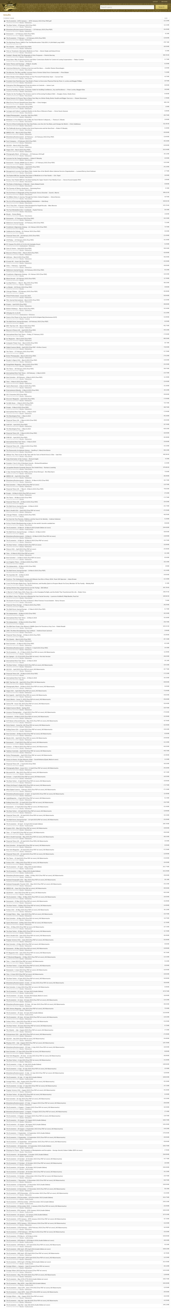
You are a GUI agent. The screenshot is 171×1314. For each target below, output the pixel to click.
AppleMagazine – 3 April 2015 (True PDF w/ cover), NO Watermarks (28, 798)
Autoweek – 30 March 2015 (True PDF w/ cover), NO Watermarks (27, 716)
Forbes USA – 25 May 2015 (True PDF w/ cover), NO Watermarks (27, 910)
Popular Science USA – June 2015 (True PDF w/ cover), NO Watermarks (30, 940)
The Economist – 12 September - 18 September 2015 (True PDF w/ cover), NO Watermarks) (36, 1142)
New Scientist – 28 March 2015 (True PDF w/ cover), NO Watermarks (28, 734)
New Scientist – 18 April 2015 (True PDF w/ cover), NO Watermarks (28, 845)
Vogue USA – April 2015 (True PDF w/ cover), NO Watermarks (26, 691)
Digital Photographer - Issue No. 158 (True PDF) (21, 115)
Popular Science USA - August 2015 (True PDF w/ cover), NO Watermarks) (30, 1090)
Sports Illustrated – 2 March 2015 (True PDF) (20, 386)
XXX (21, 1044)
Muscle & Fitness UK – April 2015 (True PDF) (21, 330)
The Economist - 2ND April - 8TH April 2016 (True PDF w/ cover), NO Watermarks (32, 1253)
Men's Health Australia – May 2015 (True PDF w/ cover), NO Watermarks (30, 837)
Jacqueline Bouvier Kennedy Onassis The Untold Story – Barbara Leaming (31, 467)
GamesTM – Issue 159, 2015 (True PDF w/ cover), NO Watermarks (28, 704)
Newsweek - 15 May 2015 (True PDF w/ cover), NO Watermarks (27, 901)
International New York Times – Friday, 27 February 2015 (25, 334)
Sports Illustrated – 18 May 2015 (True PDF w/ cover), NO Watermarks (29, 923)
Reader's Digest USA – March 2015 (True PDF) (21, 360)
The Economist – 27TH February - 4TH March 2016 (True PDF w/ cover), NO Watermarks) (35, 1232)
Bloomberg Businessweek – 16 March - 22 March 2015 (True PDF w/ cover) (31, 536)
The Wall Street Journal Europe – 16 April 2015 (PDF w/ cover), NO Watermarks (32, 820)
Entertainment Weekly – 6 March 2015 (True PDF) (22, 390)
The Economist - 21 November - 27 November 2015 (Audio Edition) (28, 1185)
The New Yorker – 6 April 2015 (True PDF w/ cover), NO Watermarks (28, 781)
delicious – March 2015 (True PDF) (17, 257)
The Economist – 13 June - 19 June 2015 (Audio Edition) (24, 991)
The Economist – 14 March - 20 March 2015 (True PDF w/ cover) (27, 540)
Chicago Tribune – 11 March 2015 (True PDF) (20, 515)
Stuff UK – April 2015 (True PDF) (16, 424)
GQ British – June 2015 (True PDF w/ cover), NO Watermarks (26, 893)
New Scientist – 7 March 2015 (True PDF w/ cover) (22, 485)
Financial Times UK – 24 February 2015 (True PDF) (23, 236)
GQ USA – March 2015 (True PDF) (17, 145)
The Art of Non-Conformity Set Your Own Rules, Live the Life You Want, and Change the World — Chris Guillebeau (43, 124)
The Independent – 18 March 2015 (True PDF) (21, 613)
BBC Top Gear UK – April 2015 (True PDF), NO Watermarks (25, 682)
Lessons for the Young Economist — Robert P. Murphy (24, 158)
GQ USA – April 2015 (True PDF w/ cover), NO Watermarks (25, 669)
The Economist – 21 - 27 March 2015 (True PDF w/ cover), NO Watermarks (30, 652)
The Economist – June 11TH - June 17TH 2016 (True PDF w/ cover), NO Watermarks (33, 1288)
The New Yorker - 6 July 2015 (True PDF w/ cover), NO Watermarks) (28, 1060)
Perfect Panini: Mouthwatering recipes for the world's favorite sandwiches (30, 523)
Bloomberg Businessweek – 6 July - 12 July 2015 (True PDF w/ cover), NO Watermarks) (35, 1073)
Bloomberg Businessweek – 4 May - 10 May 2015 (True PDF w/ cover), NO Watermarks (34, 875)
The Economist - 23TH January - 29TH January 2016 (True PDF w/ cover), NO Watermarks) (36, 1219)
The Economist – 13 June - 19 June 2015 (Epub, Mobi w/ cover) (26, 996)
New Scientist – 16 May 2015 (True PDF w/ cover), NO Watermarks (28, 918)
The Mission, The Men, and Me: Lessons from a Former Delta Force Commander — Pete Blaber (37, 72)
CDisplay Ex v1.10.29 (13, 313)
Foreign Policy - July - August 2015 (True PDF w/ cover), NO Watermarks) (30, 1081)
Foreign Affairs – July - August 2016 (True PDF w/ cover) (24, 1296)
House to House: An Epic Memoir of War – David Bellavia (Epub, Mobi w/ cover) (32, 759)
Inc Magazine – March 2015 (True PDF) (19, 339)
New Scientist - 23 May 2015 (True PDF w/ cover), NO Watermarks (28, 944)
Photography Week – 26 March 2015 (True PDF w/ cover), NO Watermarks (30, 686)
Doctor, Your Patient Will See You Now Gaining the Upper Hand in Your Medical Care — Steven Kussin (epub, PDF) (43, 180)
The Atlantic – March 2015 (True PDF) (18, 639)
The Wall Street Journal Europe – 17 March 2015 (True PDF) (25, 609)
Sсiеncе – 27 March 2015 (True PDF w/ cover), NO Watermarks (27, 747)
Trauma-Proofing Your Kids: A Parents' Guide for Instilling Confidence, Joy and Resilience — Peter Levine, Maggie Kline (45, 90)
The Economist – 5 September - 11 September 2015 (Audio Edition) (28, 1133)
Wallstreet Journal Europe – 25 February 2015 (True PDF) (25, 270)
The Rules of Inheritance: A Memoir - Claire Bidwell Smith (25, 184)
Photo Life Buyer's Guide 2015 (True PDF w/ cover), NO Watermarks (28, 785)
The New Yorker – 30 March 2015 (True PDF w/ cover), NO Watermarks (29, 665)
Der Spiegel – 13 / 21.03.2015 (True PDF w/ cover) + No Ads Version (28, 656)
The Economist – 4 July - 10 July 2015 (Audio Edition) (23, 1064)
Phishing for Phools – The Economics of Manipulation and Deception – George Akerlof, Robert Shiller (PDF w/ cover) (44, 1150)
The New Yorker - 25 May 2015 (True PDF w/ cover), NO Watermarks (28, 931)
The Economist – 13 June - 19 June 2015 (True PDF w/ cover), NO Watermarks (32, 1000)
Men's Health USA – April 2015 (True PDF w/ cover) (23, 510)
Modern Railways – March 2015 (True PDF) (20, 309)
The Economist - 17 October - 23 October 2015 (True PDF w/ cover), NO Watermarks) (34, 1163)
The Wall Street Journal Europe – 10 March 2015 (22, 506)
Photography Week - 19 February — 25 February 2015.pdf (25, 154)
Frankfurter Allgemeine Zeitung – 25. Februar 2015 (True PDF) (26, 274)
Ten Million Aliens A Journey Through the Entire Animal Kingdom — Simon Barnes (33, 197)
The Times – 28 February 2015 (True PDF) (20, 369)
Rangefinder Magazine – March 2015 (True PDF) (22, 364)
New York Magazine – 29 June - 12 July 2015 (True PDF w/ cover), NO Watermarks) (33, 1056)
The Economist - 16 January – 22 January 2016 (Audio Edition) (26, 1215)
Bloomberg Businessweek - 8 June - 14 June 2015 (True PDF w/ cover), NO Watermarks (35, 983)
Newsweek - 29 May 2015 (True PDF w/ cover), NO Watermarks (27, 948)
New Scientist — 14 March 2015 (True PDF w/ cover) (23, 558)
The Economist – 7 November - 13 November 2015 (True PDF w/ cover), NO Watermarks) (35, 1180)
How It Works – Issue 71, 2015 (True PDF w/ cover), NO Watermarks (28, 699)
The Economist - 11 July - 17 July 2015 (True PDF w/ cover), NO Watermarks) (31, 1086)
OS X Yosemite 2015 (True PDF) (16, 394)
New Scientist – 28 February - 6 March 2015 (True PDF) (24, 377)
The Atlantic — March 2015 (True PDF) (18, 47)
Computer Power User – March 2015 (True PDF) (22, 343)
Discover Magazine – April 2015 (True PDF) (20, 399)
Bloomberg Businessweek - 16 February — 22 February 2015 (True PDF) (30, 137)
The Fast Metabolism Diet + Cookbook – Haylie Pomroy (24, 210)
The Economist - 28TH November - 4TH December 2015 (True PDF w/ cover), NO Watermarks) (37, 1193)
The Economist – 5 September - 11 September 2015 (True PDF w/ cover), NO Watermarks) (35, 1137)
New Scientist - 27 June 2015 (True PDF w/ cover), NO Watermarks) (28, 1051)
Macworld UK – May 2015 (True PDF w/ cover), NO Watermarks (27, 772)
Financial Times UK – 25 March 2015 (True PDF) (22, 674)
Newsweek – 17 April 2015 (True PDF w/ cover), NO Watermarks (27, 807)
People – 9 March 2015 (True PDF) (17, 407)
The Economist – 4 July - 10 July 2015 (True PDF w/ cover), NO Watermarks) (31, 1069)
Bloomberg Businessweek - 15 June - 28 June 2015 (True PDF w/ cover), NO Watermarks (35, 1004)
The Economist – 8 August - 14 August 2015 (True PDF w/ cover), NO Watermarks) (33, 1116)
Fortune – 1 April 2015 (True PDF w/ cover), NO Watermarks (25, 777)
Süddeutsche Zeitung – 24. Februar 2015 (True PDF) (23, 231)
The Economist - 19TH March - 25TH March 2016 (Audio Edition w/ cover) (30, 1240)
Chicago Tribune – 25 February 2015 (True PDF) (21, 291)
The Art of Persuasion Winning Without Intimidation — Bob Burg (27, 201)
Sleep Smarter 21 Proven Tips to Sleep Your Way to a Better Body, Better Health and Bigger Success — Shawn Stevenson (46, 98)
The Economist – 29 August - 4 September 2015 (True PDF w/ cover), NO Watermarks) (34, 1129)
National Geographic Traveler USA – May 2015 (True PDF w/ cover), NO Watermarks (34, 884)
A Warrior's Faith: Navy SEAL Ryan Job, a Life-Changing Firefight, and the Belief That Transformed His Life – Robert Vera (46, 592)
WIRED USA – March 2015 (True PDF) (18, 132)
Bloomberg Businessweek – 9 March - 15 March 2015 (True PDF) (27, 480)
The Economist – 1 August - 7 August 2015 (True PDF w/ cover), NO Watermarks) (32, 1107)
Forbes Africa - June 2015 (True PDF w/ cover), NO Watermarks (27, 1021)
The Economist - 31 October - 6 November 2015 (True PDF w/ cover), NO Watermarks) (34, 1176)
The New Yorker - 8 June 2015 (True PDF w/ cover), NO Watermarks (28, 978)
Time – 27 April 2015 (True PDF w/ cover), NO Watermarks (25, 832)
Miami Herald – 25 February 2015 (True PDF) (20, 278)
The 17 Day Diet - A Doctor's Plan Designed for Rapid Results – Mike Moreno (31, 205)
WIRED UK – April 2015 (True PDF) (17, 476)
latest (155, 1)
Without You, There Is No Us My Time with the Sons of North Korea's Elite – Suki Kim (34, 455)
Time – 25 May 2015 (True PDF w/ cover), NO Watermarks (25, 927)
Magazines (28, 22)
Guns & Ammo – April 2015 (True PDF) (19, 248)
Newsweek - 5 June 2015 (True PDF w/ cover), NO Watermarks (26, 970)
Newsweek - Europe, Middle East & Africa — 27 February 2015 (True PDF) (30, 163)
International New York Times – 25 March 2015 (21, 678)
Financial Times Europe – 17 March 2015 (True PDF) (23, 605)
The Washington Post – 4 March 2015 (18, 429)
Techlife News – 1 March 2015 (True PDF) (19, 403)
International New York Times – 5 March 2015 (21, 442)
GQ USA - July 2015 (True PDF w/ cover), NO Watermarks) (25, 1039)
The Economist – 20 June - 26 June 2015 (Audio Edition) (24, 1013)
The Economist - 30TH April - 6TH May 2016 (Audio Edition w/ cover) (28, 1262)
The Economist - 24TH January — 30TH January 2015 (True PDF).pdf (28, 21)
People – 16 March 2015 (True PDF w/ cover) (20, 493)
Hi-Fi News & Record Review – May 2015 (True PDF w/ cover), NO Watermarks (32, 721)
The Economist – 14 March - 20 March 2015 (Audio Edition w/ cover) (28, 528)
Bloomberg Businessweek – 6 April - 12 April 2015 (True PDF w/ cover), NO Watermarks (35, 794)
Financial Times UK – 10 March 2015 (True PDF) (22, 502)
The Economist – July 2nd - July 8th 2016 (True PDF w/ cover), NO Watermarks (32, 1300)
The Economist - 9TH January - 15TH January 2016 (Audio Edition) (28, 1210)
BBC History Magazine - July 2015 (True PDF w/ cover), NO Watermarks (30, 1008)
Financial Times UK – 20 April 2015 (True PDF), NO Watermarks (27, 841)
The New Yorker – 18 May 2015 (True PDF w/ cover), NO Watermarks (28, 905)
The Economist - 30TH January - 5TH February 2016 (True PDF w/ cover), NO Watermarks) (36, 1223)
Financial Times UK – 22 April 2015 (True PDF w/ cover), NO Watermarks (30, 854)
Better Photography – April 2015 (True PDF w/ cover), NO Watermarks (29, 755)
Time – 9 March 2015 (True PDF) (16, 382)
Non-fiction (28, 52)
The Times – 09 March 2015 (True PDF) (19, 497)
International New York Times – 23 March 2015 (21, 661)
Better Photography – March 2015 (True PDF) (21, 356)
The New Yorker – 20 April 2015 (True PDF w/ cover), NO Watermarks (29, 811)
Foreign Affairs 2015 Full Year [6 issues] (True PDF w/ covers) (26, 1270)
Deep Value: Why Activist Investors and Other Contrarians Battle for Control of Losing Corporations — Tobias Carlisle (45, 59)
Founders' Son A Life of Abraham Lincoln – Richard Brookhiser (27, 463)
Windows (32, 246)
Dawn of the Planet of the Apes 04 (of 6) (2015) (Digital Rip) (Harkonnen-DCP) (31, 317)
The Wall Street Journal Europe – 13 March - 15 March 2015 (25, 532)
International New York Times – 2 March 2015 (21, 412)
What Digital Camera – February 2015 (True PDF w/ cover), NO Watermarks (31, 789)
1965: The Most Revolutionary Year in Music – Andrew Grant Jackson (29, 631)
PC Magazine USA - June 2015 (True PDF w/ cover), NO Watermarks (28, 953)
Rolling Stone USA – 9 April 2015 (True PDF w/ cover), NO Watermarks (29, 729)
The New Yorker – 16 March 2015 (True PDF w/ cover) (23, 545)
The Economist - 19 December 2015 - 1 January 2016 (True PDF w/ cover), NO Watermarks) (36, 1206)
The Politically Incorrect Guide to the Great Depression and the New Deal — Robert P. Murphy (36, 128)
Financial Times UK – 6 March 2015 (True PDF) (21, 446)
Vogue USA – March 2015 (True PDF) (18, 150)
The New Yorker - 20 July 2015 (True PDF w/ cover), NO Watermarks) (28, 1094)
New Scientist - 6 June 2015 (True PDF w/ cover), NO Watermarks (27, 987)
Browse (164, 1)
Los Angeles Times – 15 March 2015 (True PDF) (22, 562)
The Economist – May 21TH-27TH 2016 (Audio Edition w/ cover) (27, 1279)
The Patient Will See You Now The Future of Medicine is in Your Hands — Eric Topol (33, 175)
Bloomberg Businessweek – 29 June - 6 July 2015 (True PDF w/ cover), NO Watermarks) (35, 1047)
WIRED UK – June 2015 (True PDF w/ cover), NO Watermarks (26, 888)
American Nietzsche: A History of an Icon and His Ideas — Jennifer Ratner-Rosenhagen (35, 68)
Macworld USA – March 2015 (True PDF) (19, 107)
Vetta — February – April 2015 (16, 266)
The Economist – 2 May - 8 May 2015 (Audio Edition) (23, 871)
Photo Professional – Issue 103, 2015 (18, 296)
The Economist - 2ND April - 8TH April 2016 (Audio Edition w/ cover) (28, 1249)
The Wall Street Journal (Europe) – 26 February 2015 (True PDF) (27, 321)
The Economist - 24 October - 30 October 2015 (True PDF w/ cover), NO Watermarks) (34, 1172)
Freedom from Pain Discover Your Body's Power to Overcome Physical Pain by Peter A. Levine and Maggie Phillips (44, 81)
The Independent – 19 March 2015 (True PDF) (21, 622)
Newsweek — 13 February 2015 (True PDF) (20, 34)
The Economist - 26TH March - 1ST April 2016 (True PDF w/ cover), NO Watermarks (33, 1245)
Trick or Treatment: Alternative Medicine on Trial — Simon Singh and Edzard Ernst (33, 51)
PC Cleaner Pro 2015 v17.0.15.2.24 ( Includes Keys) (23, 244)
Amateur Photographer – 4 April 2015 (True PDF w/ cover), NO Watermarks (31, 712)
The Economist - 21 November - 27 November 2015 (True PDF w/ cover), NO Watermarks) (35, 1189)
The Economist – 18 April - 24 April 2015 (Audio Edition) (24, 824)
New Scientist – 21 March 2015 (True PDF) (20, 643)
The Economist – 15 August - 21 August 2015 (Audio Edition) (26, 1120)
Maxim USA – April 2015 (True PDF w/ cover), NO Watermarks (26, 738)
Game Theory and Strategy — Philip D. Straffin (21, 64)
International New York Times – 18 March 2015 (21, 618)
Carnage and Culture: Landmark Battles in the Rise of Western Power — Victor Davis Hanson (37, 111)
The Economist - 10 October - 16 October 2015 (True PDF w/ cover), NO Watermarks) (34, 1159)
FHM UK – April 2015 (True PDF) (16, 437)
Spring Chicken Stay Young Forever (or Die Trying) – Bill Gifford (27, 588)
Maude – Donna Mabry (13, 214)
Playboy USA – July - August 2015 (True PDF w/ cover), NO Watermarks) (30, 1043)
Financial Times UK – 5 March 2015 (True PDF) (21, 433)
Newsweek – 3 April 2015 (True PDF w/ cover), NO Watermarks (27, 742)
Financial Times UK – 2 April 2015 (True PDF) (21, 764)
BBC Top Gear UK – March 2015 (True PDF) (20, 326)
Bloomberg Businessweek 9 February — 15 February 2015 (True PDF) (29, 29)
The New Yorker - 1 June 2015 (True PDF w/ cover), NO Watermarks (28, 966)
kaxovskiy (15, 22)
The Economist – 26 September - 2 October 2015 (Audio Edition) (27, 1154)
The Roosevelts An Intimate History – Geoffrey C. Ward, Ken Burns (28, 450)
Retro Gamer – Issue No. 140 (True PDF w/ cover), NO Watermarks (28, 725)
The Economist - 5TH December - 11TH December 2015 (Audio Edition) (29, 1197)
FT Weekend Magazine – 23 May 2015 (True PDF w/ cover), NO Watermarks (31, 957)
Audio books (29, 529)
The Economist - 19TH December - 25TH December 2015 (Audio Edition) (30, 1202)
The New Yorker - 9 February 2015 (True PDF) (21, 25)
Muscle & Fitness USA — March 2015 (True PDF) (22, 253)
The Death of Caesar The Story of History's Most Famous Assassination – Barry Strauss (35, 601)
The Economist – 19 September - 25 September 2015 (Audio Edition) (28, 1146)
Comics (27, 319)
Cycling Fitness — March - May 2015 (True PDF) (22, 283)
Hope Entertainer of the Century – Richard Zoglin (22, 459)
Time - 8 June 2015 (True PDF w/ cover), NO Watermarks (24, 974)
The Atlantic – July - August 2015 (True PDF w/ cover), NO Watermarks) (29, 1030)
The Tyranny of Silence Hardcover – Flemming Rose (23, 188)
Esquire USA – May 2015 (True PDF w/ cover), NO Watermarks (26, 828)
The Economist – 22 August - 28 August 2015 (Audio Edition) (26, 1124)
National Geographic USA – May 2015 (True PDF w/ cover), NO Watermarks (31, 880)
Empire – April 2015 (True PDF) (16, 304)
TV (20, 44)
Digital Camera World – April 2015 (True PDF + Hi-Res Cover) (26, 347)
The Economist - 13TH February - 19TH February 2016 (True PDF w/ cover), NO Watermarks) (36, 1227)
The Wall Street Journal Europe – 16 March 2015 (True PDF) (25, 570)
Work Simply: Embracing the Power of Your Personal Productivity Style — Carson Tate (34, 77)
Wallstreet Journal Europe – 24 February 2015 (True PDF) (25, 223)
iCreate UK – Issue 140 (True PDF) (17, 261)
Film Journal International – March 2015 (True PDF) (23, 300)
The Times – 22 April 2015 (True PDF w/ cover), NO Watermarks (27, 858)
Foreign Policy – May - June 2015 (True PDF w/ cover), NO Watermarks (29, 914)
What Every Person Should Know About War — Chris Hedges (26, 102)
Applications (24, 246)
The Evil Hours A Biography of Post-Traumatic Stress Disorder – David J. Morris (32, 193)
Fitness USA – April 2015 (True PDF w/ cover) (21, 549)
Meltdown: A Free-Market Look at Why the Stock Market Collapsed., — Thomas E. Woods (35, 120)
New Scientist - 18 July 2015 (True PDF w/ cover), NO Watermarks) (28, 1099)
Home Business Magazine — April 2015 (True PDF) (23, 167)
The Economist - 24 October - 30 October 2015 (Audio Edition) (26, 1167)
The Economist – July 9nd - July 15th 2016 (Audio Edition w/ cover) (28, 1305)
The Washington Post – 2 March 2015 (18, 416)
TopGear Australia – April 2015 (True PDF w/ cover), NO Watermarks (28, 751)
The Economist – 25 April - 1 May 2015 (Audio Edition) (24, 867)
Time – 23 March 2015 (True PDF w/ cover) (20, 553)
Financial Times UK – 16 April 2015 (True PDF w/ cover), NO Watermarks (30, 815)
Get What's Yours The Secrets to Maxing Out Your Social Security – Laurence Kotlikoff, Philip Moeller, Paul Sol (42, 596)
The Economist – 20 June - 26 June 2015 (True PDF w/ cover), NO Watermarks (32, 1017)
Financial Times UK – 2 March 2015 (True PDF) (21, 420)
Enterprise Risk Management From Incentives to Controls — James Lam (30, 85)
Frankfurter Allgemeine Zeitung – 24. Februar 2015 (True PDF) (26, 227)
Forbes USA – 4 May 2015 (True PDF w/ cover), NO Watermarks (27, 862)
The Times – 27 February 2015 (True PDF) (20, 351)
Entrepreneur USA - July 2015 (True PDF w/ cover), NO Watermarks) (28, 1034)
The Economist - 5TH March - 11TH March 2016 (21, 1236)
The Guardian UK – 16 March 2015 (17, 575)
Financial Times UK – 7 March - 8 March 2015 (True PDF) (24, 489)
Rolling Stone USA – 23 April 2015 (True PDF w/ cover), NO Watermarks (29, 802)
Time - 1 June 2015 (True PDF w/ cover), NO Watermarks (24, 961)
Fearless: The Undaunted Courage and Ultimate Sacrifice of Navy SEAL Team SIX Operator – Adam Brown (41, 579)
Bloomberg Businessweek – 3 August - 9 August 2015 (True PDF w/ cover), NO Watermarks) (36, 1112)
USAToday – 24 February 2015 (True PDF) (20, 240)
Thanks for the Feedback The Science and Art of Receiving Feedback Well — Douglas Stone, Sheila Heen (40, 94)
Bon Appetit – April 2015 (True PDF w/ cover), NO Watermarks (26, 695)
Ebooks (27, 65)
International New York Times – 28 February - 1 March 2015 (25, 373)
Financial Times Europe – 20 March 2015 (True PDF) (23, 635)
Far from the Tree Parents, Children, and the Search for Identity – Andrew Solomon (33, 519)
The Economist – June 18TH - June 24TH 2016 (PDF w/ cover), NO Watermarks (32, 1292)
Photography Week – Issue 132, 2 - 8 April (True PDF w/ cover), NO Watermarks (32, 768)
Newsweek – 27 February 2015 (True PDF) (20, 218)
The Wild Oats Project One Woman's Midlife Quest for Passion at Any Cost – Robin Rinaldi (35, 626)
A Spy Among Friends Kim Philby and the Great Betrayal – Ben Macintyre (30, 472)
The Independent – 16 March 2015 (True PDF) (21, 566)
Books (22, 22)
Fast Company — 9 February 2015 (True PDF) (21, 141)
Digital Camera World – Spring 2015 (18, 708)
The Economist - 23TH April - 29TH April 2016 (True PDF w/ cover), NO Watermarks (33, 1258)
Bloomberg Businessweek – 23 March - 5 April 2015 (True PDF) (27, 648)
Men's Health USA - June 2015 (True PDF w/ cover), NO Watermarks (28, 935)
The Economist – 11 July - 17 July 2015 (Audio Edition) (24, 1077)
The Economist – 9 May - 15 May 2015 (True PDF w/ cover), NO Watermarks (31, 897)
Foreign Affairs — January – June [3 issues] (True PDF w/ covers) (27, 1266)
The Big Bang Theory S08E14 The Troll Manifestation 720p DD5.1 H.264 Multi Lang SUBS (35, 42)
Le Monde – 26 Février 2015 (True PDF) (19, 287)
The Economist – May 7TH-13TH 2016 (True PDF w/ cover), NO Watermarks (31, 1275)
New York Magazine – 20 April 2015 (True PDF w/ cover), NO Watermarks (30, 850)
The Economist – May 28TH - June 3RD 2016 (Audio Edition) (26, 1283)
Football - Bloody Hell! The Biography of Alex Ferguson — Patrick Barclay (30, 55)
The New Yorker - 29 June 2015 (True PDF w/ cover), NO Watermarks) (29, 1026)
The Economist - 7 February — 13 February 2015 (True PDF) (26, 38)
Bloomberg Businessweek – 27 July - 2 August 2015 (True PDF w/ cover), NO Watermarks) (36, 1103)
